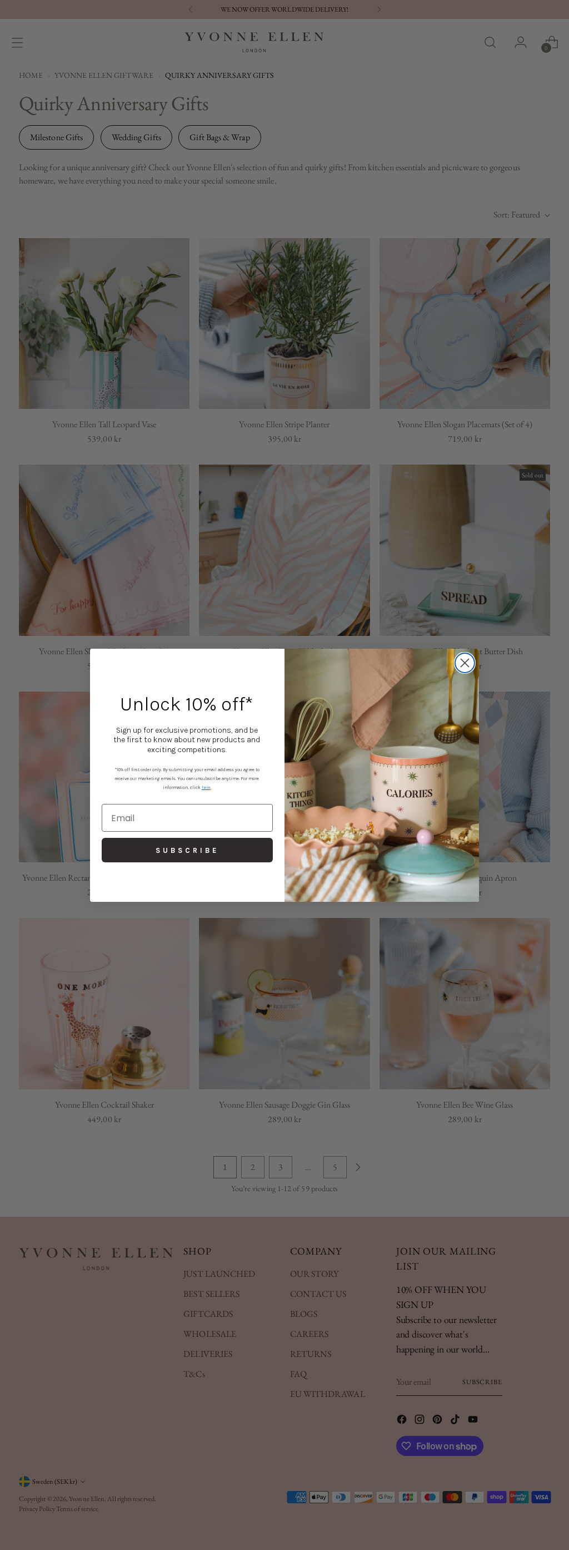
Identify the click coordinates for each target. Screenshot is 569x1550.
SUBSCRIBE (187, 850)
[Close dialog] (465, 663)
